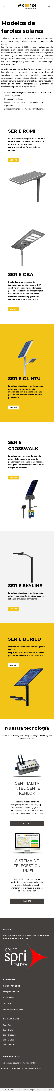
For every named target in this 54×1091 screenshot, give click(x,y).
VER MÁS (13, 160)
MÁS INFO (27, 824)
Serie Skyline (8, 1039)
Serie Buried (8, 1044)
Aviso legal (47, 1089)
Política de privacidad (32, 1089)
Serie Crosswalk (10, 1035)
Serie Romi (7, 1025)
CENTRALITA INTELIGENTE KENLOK (27, 788)
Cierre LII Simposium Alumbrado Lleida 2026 (22, 1068)
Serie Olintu (8, 1030)
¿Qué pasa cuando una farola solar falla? (20, 1062)
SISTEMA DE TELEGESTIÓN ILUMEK (27, 865)
